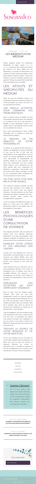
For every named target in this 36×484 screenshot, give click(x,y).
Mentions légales (27, 479)
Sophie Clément (20, 385)
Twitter (18, 366)
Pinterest (18, 369)
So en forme (13, 51)
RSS (19, 479)
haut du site (18, 482)
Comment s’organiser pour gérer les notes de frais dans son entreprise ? (18, 421)
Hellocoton (18, 372)
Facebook (18, 363)
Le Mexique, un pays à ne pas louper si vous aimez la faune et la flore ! (18, 433)
